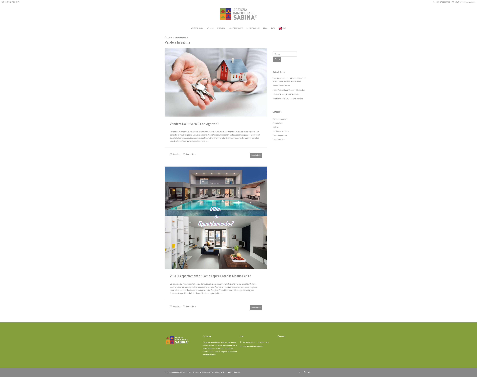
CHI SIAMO (221, 28)
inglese (276, 127)
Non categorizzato (280, 135)
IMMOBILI (210, 28)
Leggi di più (255, 155)
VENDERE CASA (197, 28)
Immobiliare (191, 154)
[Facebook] (300, 372)
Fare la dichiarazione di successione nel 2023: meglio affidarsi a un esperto (289, 79)
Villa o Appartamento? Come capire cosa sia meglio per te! (211, 276)
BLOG (265, 28)
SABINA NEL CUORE (236, 28)
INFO (273, 28)
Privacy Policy (220, 372)
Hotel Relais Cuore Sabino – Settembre (289, 90)
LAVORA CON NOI (253, 28)
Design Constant (233, 372)
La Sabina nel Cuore (281, 131)
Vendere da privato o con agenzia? (194, 124)
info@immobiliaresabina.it (253, 346)
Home (170, 37)
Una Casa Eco (279, 139)
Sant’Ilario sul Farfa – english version (288, 99)
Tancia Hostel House (281, 86)
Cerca (277, 59)
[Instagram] (305, 372)
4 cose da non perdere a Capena (286, 94)
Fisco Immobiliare (280, 119)
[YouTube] (309, 372)
